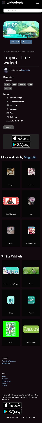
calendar (22, 84)
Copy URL (16, 42)
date (30, 84)
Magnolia (25, 70)
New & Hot (6, 363)
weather (8, 88)
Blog (4, 376)
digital (7, 84)
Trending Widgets (9, 361)
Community (6, 381)
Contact (5, 379)
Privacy (5, 383)
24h (14, 84)
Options (8, 127)
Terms (4, 386)
